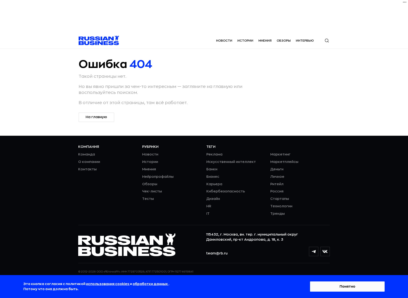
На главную (96, 117)
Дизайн (213, 199)
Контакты (87, 169)
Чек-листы (152, 191)
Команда (86, 154)
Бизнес (212, 176)
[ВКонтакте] (325, 251)
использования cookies (108, 284)
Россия (276, 191)
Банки (211, 169)
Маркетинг (280, 154)
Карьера (214, 184)
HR (208, 206)
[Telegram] (313, 251)
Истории (245, 40)
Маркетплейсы (284, 162)
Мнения (265, 40)
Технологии (281, 206)
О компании (89, 162)
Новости (224, 40)
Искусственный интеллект (231, 162)
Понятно (347, 286)
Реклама (214, 154)
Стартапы (279, 199)
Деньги (276, 169)
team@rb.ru (217, 253)
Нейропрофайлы (158, 176)
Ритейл (276, 184)
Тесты (148, 199)
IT (208, 213)
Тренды (277, 213)
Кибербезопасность (225, 191)
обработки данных (151, 284)
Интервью (305, 40)
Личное (277, 176)
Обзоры (284, 40)
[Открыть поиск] (326, 40)
